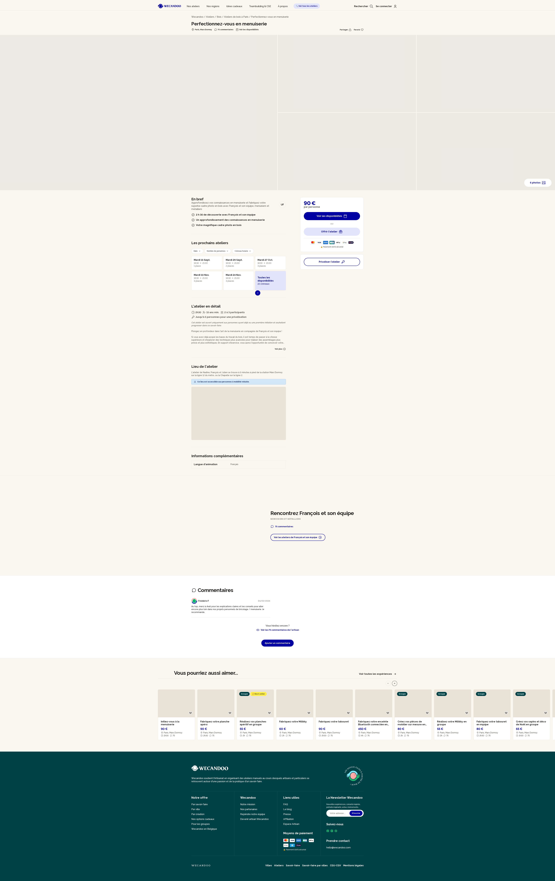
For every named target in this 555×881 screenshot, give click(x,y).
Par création (197, 814)
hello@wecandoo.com (338, 847)
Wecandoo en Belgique (204, 829)
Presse (287, 814)
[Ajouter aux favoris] (190, 713)
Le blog (287, 809)
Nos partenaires (248, 809)
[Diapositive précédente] (388, 683)
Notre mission (247, 804)
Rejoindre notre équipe (252, 814)
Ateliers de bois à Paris (236, 16)
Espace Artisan (291, 824)
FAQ (285, 804)
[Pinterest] (335, 830)
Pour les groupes (200, 824)
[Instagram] (331, 830)
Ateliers (210, 16)
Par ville (195, 809)
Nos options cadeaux (202, 819)
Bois (219, 16)
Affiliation (288, 819)
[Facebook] (327, 830)
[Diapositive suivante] (394, 683)
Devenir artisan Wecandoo (254, 819)
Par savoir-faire (199, 804)
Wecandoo (197, 16)
